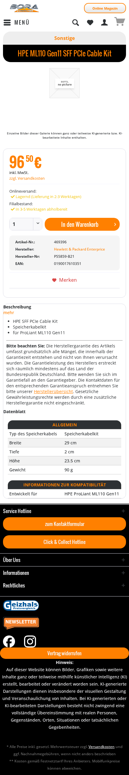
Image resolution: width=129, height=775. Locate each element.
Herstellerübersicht (53, 391)
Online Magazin (105, 8)
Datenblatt (14, 411)
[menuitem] (16, 23)
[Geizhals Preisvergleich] (64, 605)
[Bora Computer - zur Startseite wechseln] (25, 8)
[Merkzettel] (90, 23)
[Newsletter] (64, 623)
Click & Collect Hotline (65, 541)
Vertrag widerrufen (64, 653)
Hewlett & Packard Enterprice (79, 249)
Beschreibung (17, 307)
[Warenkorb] (119, 23)
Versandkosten (101, 746)
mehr (8, 312)
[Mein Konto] (105, 23)
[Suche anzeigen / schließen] (75, 23)
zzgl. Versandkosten (27, 178)
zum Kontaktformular (64, 523)
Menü (22, 22)
